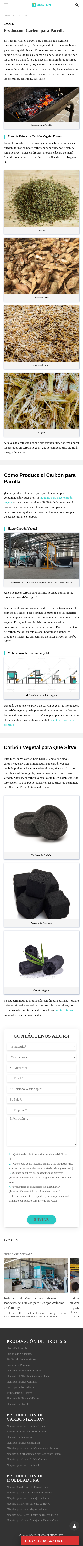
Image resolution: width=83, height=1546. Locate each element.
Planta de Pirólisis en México (23, 1398)
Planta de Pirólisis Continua (22, 1381)
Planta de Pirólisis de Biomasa (23, 1442)
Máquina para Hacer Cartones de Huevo (28, 1503)
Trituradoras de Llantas (19, 1392)
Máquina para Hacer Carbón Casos (25, 1465)
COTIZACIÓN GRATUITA (45, 1541)
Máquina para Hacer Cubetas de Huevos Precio (32, 1514)
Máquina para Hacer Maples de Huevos (28, 1509)
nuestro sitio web (65, 1010)
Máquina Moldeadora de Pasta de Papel (28, 1487)
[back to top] (74, 1526)
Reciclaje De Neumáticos (20, 1387)
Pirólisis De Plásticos (18, 1365)
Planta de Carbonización (20, 1437)
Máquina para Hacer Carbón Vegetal (26, 1426)
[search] (77, 5)
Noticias (23, 15)
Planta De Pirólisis (17, 1348)
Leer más (75, 1316)
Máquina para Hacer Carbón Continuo (27, 1459)
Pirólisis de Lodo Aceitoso (21, 1359)
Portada (9, 15)
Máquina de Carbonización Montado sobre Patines (34, 1453)
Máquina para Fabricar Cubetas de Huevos (30, 1492)
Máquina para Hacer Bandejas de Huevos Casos (32, 1520)
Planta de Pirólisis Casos (20, 1404)
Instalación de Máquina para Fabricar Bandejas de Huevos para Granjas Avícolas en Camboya (34, 1303)
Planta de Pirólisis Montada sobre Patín (28, 1376)
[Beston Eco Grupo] (41, 4)
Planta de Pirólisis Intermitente (24, 1370)
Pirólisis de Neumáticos (19, 1353)
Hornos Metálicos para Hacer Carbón (27, 1431)
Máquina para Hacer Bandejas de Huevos (29, 1498)
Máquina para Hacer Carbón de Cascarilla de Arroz (34, 1448)
